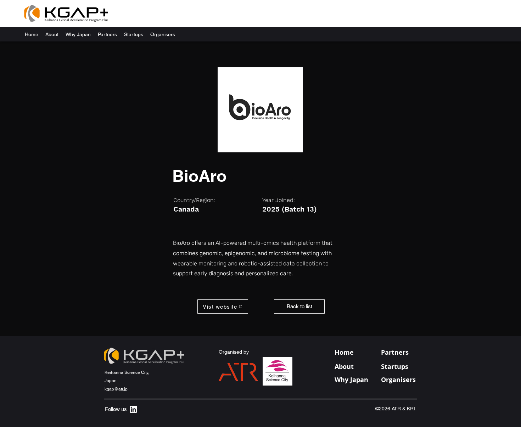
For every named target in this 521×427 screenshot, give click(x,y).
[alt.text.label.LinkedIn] (133, 409)
